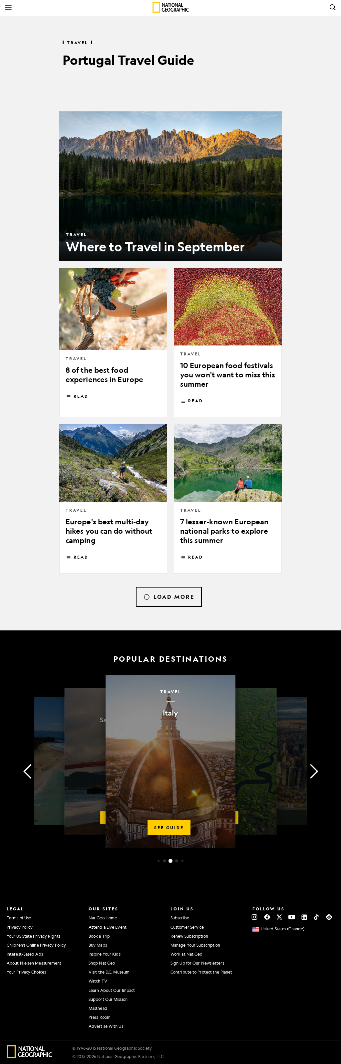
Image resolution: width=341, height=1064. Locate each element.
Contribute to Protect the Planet (201, 972)
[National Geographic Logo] (29, 1056)
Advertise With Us (106, 1026)
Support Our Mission (108, 999)
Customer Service (187, 927)
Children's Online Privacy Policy (36, 945)
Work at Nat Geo (186, 954)
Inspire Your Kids (105, 954)
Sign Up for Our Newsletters (197, 963)
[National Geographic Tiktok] (316, 917)
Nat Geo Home (103, 917)
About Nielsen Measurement (34, 963)
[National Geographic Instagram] (254, 917)
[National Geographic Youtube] (292, 917)
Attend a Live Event (108, 927)
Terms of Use (19, 917)
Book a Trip (99, 936)
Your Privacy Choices (26, 972)
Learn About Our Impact (112, 990)
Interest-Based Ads (25, 954)
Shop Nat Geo (102, 963)
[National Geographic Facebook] (267, 917)
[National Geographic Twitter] (279, 917)
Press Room (100, 1017)
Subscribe (179, 917)
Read (81, 396)
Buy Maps (98, 945)
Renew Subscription (189, 936)
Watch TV (98, 981)
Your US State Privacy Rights (33, 936)
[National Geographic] (171, 7)
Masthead (98, 1008)
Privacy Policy (20, 927)
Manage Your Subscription (195, 945)
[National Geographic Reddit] (329, 917)
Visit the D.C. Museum (109, 972)
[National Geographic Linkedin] (304, 917)
